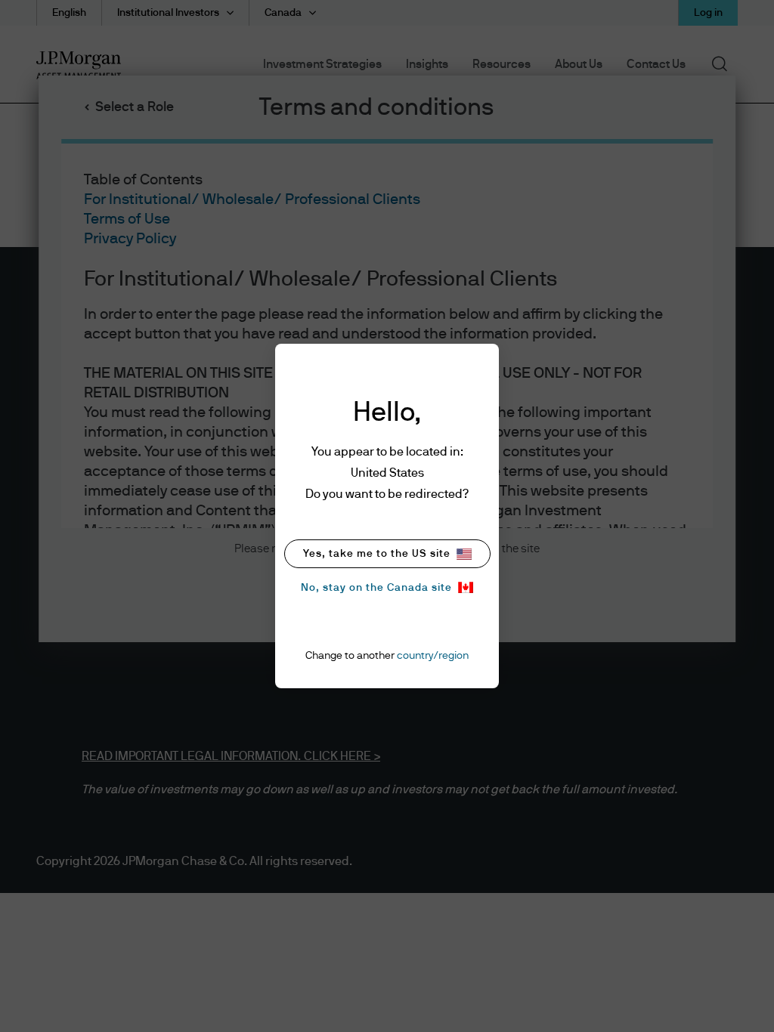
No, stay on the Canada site (376, 587)
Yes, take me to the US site (376, 553)
